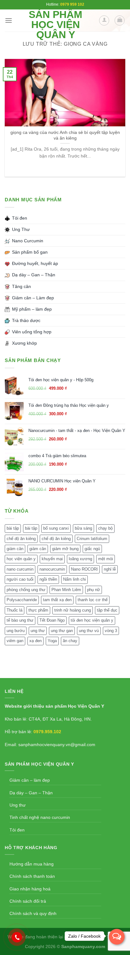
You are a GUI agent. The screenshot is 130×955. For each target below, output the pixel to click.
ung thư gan (62, 630)
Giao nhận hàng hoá (29, 888)
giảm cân (15, 548)
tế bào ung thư (20, 620)
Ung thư (17, 805)
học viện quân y (21, 558)
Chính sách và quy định (32, 913)
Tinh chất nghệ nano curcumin (39, 817)
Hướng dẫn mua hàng (31, 863)
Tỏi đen (17, 829)
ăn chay (70, 640)
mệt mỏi (105, 558)
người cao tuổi (20, 579)
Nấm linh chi (74, 579)
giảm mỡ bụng (65, 548)
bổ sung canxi (56, 528)
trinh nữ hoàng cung (72, 610)
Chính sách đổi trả (27, 901)
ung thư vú (89, 630)
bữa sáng (83, 528)
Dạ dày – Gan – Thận (31, 792)
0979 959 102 (72, 4)
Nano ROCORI (84, 569)
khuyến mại (52, 558)
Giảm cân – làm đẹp (29, 780)
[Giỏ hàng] (120, 20)
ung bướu (16, 630)
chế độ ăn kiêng (21, 538)
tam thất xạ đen (57, 599)
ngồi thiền (48, 579)
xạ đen (35, 640)
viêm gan (15, 640)
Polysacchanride (22, 599)
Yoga (52, 640)
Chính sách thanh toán (32, 876)
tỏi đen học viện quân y (92, 620)
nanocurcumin (52, 569)
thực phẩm (38, 610)
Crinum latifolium (92, 538)
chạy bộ (105, 528)
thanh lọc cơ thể (93, 599)
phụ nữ (93, 589)
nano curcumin (20, 569)
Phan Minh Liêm (66, 589)
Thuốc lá (14, 610)
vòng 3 (111, 630)
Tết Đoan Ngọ (52, 620)
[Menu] (8, 20)
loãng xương (80, 558)
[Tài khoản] (104, 20)
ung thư (38, 630)
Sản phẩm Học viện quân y (55, 24)
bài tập (13, 528)
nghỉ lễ (110, 569)
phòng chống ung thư (26, 589)
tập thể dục (107, 610)
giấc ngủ (92, 548)
